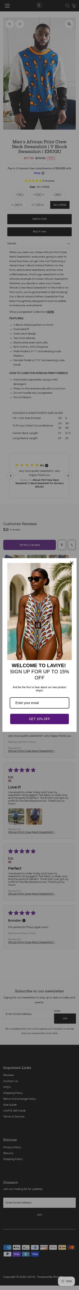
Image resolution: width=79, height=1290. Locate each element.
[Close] (72, 563)
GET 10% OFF (39, 719)
